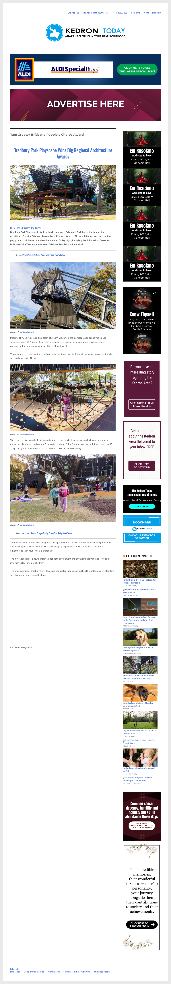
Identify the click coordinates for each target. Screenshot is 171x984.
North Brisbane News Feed (139, 556)
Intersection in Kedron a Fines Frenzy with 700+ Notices (43, 255)
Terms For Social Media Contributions (77, 971)
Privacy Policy (15, 971)
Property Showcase (152, 12)
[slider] (144, 351)
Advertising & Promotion (102, 971)
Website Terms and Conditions (34, 971)
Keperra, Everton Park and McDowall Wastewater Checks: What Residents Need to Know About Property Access (139, 620)
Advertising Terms (54, 971)
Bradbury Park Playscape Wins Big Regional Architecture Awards (62, 153)
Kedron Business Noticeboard (95, 12)
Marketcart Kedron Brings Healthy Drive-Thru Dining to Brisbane (46, 533)
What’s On (135, 12)
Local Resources (119, 12)
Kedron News (73, 12)
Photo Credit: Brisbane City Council (25, 227)
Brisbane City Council (27, 332)
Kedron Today (14, 969)
